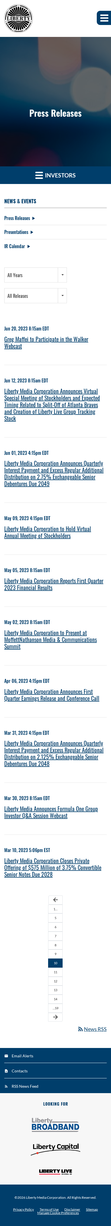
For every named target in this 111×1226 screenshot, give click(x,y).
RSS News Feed (25, 1086)
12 (55, 981)
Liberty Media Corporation (46, 1197)
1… (55, 909)
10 (55, 963)
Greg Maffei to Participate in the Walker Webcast (46, 342)
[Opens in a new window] (55, 1125)
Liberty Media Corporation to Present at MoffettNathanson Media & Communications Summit (50, 639)
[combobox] (35, 275)
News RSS (92, 1029)
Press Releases (17, 218)
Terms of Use (49, 1209)
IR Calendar (14, 246)
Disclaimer (72, 1209)
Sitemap (92, 1209)
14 (55, 999)
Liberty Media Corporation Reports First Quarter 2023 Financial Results (53, 584)
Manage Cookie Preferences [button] (58, 1213)
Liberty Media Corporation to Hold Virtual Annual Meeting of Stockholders (47, 532)
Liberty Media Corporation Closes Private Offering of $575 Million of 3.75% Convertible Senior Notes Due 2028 (52, 867)
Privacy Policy (23, 1209)
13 (55, 990)
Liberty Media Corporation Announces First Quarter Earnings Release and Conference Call (51, 694)
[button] (104, 18)
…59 (55, 1008)
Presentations (16, 232)
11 (55, 972)
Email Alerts (22, 1055)
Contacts (20, 1070)
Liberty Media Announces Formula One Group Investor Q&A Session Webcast (51, 812)
